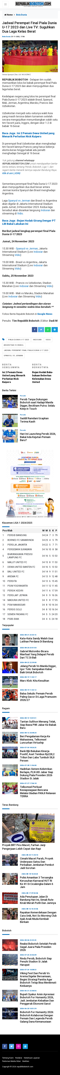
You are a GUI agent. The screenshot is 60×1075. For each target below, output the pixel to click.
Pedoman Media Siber (11, 1061)
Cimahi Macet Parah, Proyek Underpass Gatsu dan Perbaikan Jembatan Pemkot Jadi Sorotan (37, 863)
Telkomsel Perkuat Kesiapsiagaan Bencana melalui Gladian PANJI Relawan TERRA (38, 791)
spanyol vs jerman (13, 356)
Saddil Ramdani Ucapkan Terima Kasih (34, 420)
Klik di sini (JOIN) (11, 173)
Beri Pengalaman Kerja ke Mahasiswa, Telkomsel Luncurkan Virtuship (35, 739)
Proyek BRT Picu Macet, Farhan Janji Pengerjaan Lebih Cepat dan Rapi (23, 847)
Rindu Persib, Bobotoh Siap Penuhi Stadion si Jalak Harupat (36, 961)
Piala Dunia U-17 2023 (18, 340)
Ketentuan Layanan (32, 1058)
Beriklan (25, 1061)
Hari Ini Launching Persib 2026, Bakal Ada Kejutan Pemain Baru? (38, 437)
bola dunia (6, 37)
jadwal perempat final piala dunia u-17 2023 (26, 350)
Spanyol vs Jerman (19, 200)
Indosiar (45, 210)
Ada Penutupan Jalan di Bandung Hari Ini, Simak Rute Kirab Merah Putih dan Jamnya (38, 899)
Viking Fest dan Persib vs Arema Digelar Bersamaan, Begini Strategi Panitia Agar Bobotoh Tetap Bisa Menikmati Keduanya (38, 979)
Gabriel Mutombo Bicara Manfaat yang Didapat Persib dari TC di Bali (37, 654)
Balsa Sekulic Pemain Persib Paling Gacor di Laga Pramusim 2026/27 (38, 696)
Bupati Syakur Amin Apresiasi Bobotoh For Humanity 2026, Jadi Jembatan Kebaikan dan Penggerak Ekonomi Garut (37, 999)
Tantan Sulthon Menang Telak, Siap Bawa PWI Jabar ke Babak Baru (38, 724)
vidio (48, 340)
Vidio (20, 213)
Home (9, 15)
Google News (44, 314)
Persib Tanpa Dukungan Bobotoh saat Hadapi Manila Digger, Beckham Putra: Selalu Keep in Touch (37, 404)
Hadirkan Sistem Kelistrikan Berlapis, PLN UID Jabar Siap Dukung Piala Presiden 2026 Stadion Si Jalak (36, 773)
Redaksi (18, 1058)
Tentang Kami (8, 1058)
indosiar (37, 340)
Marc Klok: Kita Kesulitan (34, 680)
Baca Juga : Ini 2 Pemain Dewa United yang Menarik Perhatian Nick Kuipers (28, 135)
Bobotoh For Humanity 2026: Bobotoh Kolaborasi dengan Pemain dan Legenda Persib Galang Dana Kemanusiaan (37, 1017)
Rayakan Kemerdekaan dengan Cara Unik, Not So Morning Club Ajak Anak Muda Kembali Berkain (38, 917)
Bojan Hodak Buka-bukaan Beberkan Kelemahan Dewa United (42, 373)
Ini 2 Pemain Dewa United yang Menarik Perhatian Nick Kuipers (13, 373)
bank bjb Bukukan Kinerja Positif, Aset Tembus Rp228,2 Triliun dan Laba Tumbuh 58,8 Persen (37, 756)
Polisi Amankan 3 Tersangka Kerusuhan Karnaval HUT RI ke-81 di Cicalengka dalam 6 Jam (36, 882)
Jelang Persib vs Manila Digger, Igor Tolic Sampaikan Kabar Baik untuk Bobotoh (38, 669)
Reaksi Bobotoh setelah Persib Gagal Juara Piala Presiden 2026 (38, 947)
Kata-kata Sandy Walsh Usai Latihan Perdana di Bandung (36, 640)
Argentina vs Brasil (14, 345)
